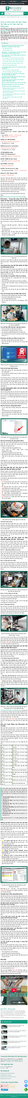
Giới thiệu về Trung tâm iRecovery (8, 1073)
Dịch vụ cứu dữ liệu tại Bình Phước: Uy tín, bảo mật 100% (13, 1010)
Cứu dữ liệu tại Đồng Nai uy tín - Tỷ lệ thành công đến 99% (13, 1012)
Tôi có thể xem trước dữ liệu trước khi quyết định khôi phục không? (14, 91)
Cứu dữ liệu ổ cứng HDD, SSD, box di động (13, 58)
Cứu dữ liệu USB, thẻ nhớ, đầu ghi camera (13, 61)
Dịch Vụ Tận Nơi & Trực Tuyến (13, 16)
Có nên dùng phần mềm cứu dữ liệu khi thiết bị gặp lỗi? (14, 67)
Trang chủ (3, 16)
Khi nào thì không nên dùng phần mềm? (12, 71)
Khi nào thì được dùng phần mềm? (11, 70)
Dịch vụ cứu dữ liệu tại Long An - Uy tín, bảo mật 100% (12, 1013)
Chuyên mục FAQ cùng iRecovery (11, 86)
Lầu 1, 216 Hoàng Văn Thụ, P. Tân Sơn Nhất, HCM (13, 1061)
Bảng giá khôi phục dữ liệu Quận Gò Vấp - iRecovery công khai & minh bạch (13, 46)
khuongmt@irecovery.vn (17, 1060)
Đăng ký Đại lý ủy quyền (6, 1078)
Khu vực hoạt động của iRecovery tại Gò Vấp (14, 82)
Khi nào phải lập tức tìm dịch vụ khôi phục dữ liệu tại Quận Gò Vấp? (13, 74)
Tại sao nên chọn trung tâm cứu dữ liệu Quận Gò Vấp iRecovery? (13, 80)
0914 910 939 (19, 1)
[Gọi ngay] (26, 1089)
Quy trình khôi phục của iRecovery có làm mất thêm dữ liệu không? (14, 94)
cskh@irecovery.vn (7, 1060)
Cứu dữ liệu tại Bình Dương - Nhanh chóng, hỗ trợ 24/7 (12, 1017)
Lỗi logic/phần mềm (7, 48)
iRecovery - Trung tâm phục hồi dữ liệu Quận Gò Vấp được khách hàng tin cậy (14, 52)
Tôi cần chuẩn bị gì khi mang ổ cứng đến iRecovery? (12, 97)
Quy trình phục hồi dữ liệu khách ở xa (9, 1076)
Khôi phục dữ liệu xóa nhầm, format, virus (13, 63)
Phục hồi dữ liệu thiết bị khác (10, 65)
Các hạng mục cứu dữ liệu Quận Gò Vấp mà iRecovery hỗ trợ (14, 55)
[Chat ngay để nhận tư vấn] (26, 1081)
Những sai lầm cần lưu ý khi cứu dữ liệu (13, 84)
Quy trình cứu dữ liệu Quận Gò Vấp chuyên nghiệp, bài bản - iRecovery (13, 77)
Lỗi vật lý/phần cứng (8, 50)
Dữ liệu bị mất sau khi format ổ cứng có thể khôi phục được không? (13, 88)
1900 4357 (7, 1)
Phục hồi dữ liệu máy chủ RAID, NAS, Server (13, 60)
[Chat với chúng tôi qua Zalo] (26, 1085)
